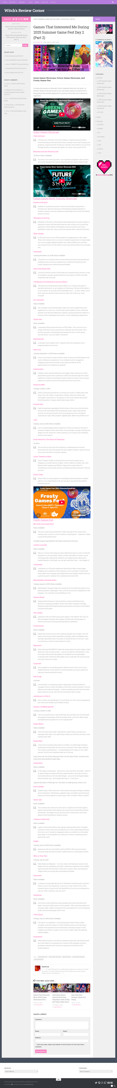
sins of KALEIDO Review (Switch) (16, 60)
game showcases (67, 956)
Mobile (100, 128)
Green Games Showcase (46, 132)
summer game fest (38, 959)
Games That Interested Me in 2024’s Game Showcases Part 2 (41, 997)
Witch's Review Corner (24, 10)
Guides (30, 2)
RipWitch (38, 42)
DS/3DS (100, 124)
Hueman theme (28, 1084)
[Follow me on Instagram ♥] (19, 19)
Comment (39, 1019)
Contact (53, 2)
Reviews (12, 2)
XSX (99, 153)
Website (38, 1037)
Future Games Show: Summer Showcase (55, 198)
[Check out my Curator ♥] (16, 19)
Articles (21, 2)
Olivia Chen (9, 105)
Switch (100, 149)
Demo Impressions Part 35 (14, 56)
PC (99, 132)
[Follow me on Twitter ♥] (14, 19)
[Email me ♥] (27, 19)
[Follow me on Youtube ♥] (24, 19)
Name (37, 1031)
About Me (44, 2)
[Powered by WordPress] (12, 1084)
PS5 (99, 145)
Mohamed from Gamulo (13, 90)
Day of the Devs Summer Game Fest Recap (78, 997)
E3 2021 (100, 112)
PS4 (99, 141)
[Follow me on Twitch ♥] (22, 19)
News (37, 2)
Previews (101, 137)
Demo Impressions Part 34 (14, 72)
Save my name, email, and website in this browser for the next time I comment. (59, 1046)
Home (5, 2)
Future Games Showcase (55, 956)
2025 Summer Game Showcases (46, 19)
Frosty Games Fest (43, 519)
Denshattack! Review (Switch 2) (16, 68)
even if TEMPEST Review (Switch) (17, 64)
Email (65, 1031)
